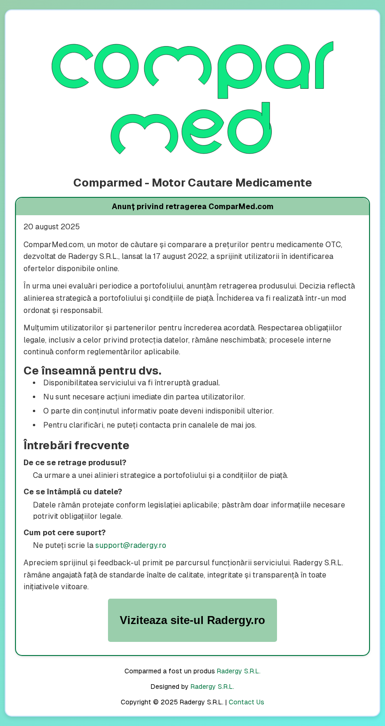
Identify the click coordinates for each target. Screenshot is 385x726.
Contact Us (246, 702)
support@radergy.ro (130, 545)
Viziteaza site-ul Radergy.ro (192, 620)
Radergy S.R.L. (239, 671)
